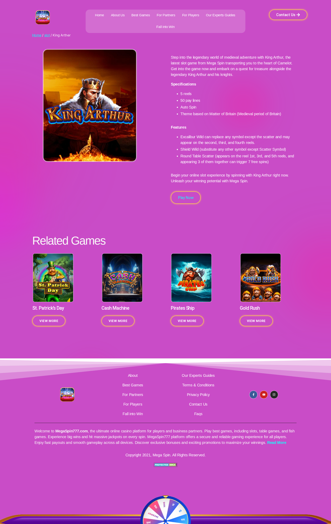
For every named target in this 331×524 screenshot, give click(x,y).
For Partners (166, 15)
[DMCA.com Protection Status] (165, 465)
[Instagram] (274, 395)
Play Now (186, 197)
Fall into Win (165, 27)
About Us (118, 15)
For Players (190, 15)
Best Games (140, 15)
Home (99, 15)
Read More (276, 442)
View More (48, 321)
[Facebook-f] (253, 395)
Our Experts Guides (220, 15)
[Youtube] (264, 395)
